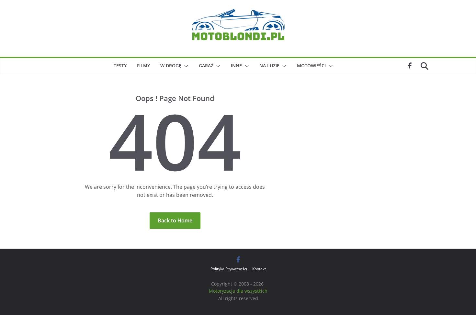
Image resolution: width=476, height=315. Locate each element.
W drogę (170, 65)
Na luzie (269, 65)
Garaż (206, 65)
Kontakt (259, 269)
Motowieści (311, 65)
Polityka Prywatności (228, 269)
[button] (184, 66)
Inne (236, 65)
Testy (120, 65)
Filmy (143, 65)
